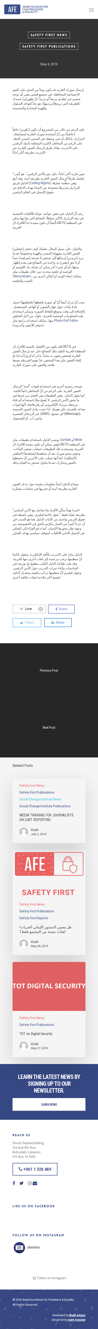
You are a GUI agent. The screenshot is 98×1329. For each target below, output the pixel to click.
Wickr (79, 440)
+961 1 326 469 (37, 1169)
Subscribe (49, 1104)
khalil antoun (77, 1315)
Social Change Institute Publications (45, 806)
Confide (65, 440)
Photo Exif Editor (66, 320)
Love (33, 609)
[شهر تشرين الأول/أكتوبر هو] (22, 1265)
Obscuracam (22, 276)
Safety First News (49, 35)
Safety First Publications (49, 46)
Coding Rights (40, 183)
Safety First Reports (33, 918)
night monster (76, 1319)
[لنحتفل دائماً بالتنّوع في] (75, 1265)
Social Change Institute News (40, 799)
